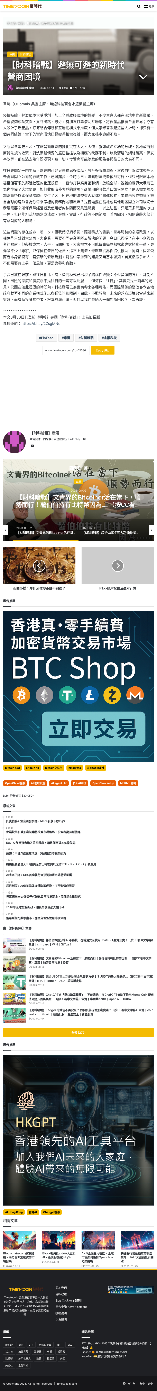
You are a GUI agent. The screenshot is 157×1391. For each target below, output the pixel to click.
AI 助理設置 (38, 783)
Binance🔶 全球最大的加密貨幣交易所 (105, 1352)
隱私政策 (61, 1294)
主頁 (13, 23)
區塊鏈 (37, 1351)
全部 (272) (79, 1032)
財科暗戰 (25, 54)
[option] (78, 500)
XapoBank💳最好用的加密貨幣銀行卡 (104, 1356)
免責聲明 (61, 1319)
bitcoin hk (32, 767)
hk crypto (74, 767)
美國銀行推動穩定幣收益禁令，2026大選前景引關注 (137, 1257)
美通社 (9, 1365)
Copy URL (102, 350)
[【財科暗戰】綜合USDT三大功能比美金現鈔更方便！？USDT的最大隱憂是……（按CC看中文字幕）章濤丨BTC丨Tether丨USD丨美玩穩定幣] (14, 982)
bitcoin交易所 (53, 767)
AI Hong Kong (14, 1212)
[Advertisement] (78, 395)
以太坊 (9, 1351)
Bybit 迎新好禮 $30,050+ (18, 795)
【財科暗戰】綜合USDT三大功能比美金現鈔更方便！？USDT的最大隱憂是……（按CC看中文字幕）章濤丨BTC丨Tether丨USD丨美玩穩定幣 (78, 508)
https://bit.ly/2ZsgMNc (40, 323)
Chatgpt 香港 (51, 1212)
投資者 (61, 1351)
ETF (31, 1344)
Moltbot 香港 (128, 783)
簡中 (150, 1383)
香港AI (33, 1212)
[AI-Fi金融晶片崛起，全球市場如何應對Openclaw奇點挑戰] (98, 1240)
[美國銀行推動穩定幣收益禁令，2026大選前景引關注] (137, 1240)
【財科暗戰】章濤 (24, 88)
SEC (70, 1344)
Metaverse (45, 1344)
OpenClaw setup (103, 783)
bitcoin (9, 1344)
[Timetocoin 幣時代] (22, 6)
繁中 (142, 1383)
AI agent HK (59, 783)
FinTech (47, 338)
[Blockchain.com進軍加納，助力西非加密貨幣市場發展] (19, 1240)
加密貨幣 (23, 1351)
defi (21, 1344)
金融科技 (110, 338)
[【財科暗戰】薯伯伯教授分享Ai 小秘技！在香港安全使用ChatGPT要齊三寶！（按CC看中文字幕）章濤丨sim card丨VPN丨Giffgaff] (14, 945)
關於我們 (61, 1287)
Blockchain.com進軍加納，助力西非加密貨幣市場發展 (19, 1257)
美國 (62, 1358)
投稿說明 (61, 1313)
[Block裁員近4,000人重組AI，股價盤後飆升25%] (58, 1240)
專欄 (20, 23)
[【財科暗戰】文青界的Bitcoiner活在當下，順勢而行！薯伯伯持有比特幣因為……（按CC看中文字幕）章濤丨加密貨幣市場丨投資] (14, 964)
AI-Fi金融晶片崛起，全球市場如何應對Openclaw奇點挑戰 (98, 1257)
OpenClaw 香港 (15, 783)
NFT (59, 1344)
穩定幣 (50, 1358)
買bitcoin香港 (95, 767)
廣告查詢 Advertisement (71, 1306)
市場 (49, 1351)
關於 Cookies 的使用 (68, 1300)
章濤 (67, 338)
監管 (38, 1358)
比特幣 (9, 1358)
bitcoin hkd (12, 767)
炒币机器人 (24, 1358)
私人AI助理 (79, 783)
